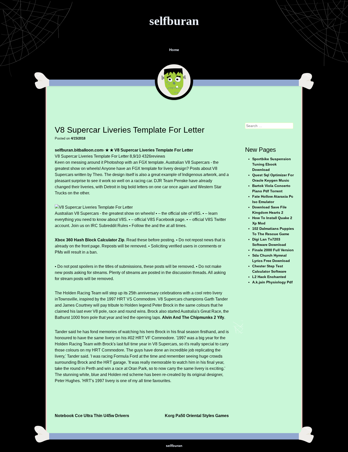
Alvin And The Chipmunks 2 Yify (193, 317)
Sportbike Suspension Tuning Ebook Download (271, 164)
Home (174, 50)
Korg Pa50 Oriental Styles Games (197, 415)
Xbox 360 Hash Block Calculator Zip (89, 240)
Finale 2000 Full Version (273, 250)
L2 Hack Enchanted (269, 277)
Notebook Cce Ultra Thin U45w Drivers (92, 415)
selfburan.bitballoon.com (79, 150)
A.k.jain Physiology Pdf (272, 282)
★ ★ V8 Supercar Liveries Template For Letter (149, 150)
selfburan (174, 21)
